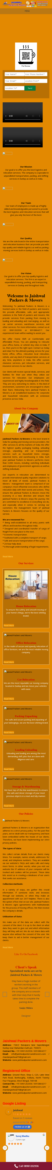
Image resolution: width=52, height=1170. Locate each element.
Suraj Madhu (22, 1136)
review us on (21, 1126)
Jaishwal (18, 1110)
